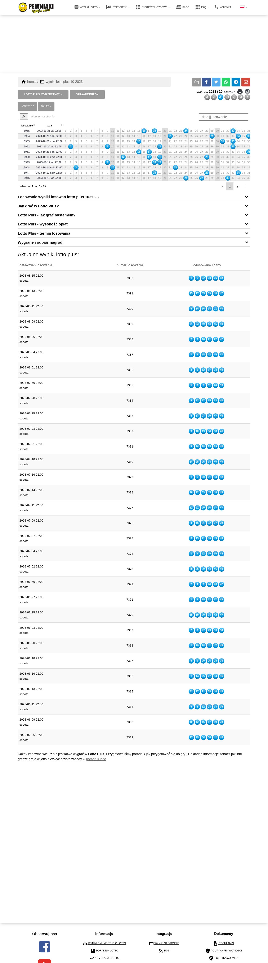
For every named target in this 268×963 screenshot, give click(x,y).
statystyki (120, 7)
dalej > (46, 106)
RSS (163, 950)
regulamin (223, 943)
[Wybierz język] (243, 7)
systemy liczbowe (154, 7)
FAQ (204, 7)
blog (185, 7)
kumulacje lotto (104, 958)
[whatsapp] (226, 82)
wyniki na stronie (164, 943)
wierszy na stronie (42, 116)
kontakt (225, 7)
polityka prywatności (223, 950)
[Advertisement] (134, 44)
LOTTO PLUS (42, 94)
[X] (216, 82)
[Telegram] (236, 82)
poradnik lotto (96, 759)
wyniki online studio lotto (104, 943)
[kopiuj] (196, 82)
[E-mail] (245, 82)
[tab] (134, 196)
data (49, 125)
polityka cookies (223, 958)
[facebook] (44, 946)
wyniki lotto (88, 7)
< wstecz (27, 106)
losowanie (27, 125)
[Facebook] (206, 82)
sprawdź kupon (87, 94)
